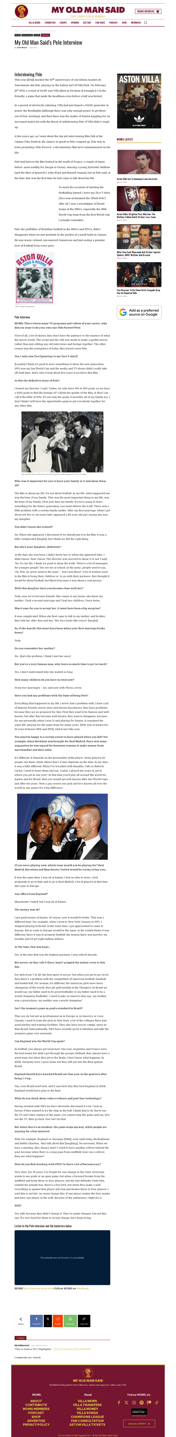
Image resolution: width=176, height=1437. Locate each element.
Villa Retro (45, 35)
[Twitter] (126, 1403)
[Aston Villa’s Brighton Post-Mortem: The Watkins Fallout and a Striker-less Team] (139, 198)
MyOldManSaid (22, 1345)
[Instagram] (134, 1403)
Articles (25, 31)
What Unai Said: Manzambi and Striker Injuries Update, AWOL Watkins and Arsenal (138, 253)
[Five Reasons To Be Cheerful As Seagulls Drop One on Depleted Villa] (139, 274)
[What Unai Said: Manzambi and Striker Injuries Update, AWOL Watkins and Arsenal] (139, 236)
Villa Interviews (27, 35)
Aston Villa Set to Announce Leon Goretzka (137, 178)
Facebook (83, 1288)
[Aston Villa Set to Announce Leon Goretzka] (139, 161)
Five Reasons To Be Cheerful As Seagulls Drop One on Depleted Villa (138, 291)
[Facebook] (119, 1403)
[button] (145, 22)
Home (17, 31)
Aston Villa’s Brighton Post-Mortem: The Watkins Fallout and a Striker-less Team (136, 215)
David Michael (22, 47)
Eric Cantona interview (39, 1288)
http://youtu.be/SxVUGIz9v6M (72, 1349)
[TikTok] (157, 1403)
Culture (36, 35)
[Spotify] (141, 1403)
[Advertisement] (62, 58)
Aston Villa (135, 1416)
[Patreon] (149, 1403)
